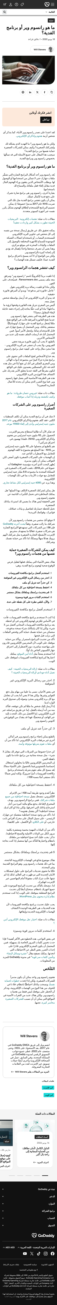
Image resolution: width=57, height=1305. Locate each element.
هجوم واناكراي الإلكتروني (29, 136)
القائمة (52, 12)
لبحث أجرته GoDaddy (14, 523)
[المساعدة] (16, 4)
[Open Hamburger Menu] (54, 4)
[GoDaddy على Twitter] (32, 1255)
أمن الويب (49, 1095)
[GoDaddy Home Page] (43, 1235)
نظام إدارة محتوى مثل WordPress (37, 896)
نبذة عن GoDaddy (46, 1189)
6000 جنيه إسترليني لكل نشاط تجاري (22, 482)
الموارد (52, 1203)
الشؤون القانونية (47, 1264)
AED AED (10, 1247)
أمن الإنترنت (48, 1088)
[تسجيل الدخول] (10, 4)
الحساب (51, 1218)
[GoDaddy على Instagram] (45, 1255)
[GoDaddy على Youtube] (25, 1255)
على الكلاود (38, 822)
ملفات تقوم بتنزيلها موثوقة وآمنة (35, 743)
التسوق (51, 1225)
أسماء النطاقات (42, 1137)
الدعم (52, 1196)
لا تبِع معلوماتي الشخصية (29, 1270)
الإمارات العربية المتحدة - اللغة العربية (37, 1247)
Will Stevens (40, 49)
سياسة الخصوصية (30, 1264)
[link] (45, 92)
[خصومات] (22, 4)
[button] (45, 1175)
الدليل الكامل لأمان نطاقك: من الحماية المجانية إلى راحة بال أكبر (35, 1151)
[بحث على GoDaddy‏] (4, 12)
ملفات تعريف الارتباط (11, 1264)
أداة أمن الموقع (25, 653)
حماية (50, 20)
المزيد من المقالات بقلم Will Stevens (32, 1072)
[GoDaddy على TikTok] (39, 1255)
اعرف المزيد (43, 1162)
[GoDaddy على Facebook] (52, 1255)
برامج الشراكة (48, 1211)
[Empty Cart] (5, 4)
